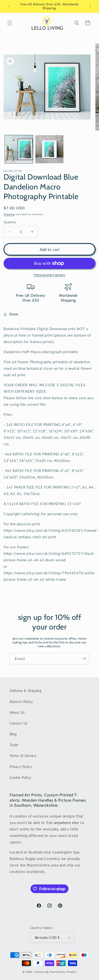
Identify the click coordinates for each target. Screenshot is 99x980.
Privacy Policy (21, 767)
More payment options (49, 275)
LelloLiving (41, 971)
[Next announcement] (90, 6)
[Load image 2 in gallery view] (49, 149)
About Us (17, 712)
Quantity (10, 222)
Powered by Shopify (63, 971)
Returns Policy (21, 702)
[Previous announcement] (9, 6)
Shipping (9, 214)
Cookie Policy (20, 777)
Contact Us (19, 723)
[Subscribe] (84, 658)
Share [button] (13, 314)
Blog (13, 734)
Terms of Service (23, 756)
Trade (14, 745)
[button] (9, 23)
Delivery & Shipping (25, 691)
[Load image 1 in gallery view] (19, 149)
